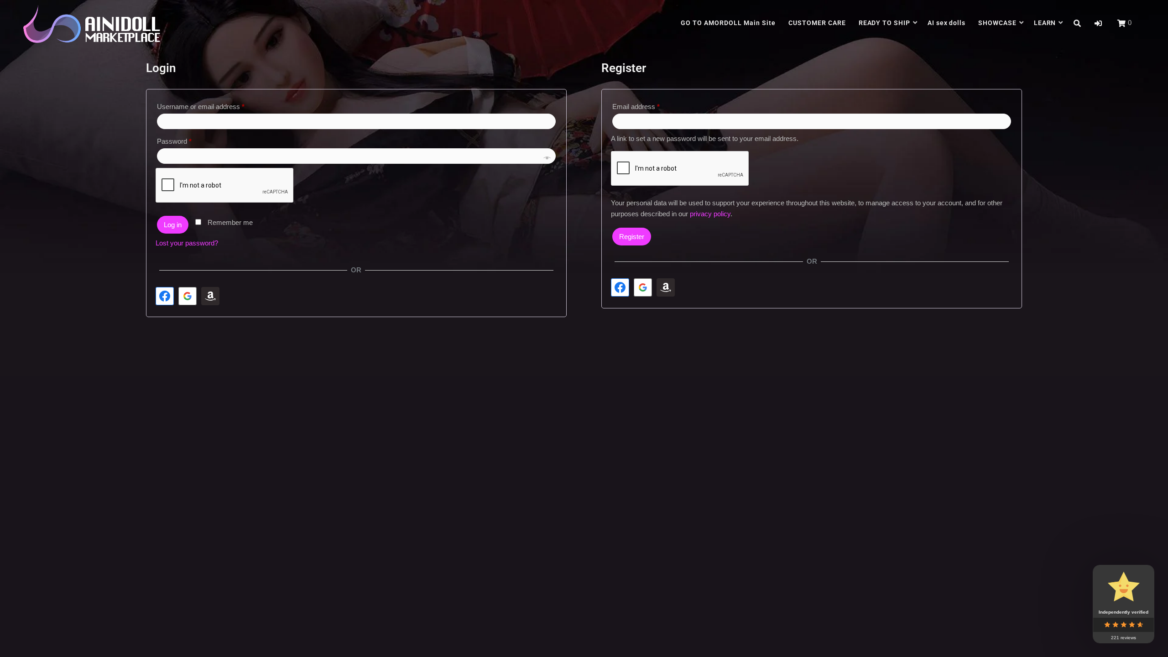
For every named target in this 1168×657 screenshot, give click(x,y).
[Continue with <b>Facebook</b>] (165, 296)
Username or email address (214, 105)
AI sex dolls (947, 22)
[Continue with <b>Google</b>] (187, 296)
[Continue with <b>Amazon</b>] (210, 296)
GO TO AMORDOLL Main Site (728, 22)
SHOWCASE (997, 22)
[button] (1098, 23)
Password (187, 140)
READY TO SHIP (885, 22)
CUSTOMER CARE (817, 22)
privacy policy (710, 214)
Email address (649, 105)
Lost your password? (187, 243)
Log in (173, 225)
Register (631, 236)
